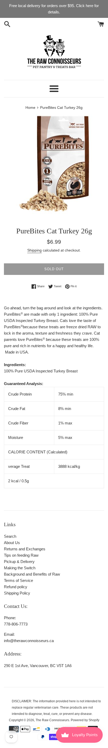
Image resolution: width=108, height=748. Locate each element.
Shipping (34, 250)
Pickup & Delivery (19, 561)
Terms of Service (18, 580)
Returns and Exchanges (24, 549)
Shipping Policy (17, 593)
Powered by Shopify (85, 720)
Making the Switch (19, 568)
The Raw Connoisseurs (52, 720)
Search (10, 536)
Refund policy (15, 587)
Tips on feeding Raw (21, 555)
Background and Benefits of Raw (32, 574)
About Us (12, 542)
